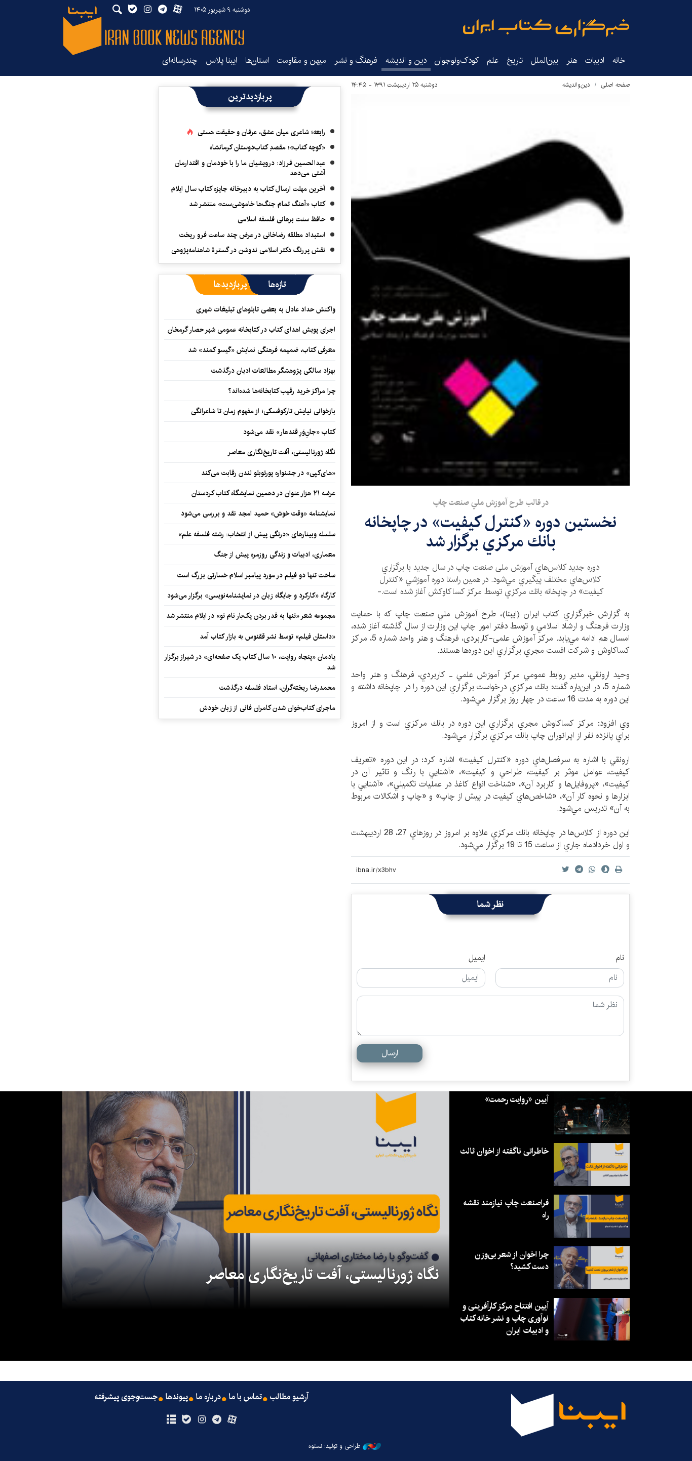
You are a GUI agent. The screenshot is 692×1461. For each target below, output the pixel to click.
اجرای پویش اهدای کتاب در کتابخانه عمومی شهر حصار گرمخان (251, 329)
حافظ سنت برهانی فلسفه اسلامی (281, 219)
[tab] (277, 284)
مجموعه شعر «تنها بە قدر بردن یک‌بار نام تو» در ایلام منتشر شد (250, 615)
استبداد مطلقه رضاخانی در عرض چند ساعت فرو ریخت (252, 235)
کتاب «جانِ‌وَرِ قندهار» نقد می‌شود (289, 432)
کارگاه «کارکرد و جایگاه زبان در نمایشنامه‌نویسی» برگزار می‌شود (251, 595)
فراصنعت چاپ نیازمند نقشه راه (506, 1209)
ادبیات (594, 60)
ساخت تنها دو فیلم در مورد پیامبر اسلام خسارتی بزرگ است (256, 575)
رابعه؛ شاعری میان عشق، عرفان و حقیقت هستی (261, 132)
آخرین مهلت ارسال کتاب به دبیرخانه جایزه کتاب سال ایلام (248, 188)
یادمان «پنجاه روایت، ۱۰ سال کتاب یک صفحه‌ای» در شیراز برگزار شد (250, 662)
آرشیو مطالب (289, 1397)
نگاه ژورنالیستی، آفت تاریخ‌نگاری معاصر (281, 452)
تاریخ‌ (515, 60)
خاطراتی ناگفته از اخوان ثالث (504, 1151)
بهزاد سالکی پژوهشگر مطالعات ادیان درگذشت (273, 370)
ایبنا (546, 28)
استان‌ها (257, 60)
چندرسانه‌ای (180, 60)
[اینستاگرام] (201, 1420)
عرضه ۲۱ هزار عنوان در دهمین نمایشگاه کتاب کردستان (263, 493)
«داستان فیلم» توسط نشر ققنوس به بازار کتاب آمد (267, 636)
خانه (619, 60)
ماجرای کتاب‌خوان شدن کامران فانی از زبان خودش (267, 708)
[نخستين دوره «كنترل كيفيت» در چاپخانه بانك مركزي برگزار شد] (490, 290)
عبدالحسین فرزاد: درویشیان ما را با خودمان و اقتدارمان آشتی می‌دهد (250, 168)
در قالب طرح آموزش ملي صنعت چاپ (491, 502)
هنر (571, 60)
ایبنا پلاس (221, 60)
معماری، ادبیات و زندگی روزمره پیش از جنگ (274, 554)
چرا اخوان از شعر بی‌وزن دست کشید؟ (512, 1261)
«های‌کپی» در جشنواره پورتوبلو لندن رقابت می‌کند (268, 473)
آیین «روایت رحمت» (517, 1100)
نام (620, 958)
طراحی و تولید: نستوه (334, 1446)
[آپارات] (232, 1420)
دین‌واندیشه (576, 85)
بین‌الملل (544, 60)
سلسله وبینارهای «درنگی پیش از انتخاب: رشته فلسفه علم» (256, 534)
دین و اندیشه (406, 60)
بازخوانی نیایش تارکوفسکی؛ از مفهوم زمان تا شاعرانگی (263, 411)
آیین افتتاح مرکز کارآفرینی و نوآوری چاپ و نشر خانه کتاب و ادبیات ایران (504, 1318)
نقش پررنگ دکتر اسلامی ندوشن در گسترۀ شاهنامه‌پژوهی (248, 250)
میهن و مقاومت (301, 60)
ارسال (389, 1053)
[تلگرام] (217, 1420)
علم (492, 60)
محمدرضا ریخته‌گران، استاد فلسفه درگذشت (277, 687)
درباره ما (208, 1397)
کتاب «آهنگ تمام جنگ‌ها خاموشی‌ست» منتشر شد (257, 204)
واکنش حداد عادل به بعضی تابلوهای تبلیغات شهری (263, 309)
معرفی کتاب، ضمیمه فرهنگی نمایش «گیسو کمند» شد (261, 350)
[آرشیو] (171, 1420)
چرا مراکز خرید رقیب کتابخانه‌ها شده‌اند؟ (281, 391)
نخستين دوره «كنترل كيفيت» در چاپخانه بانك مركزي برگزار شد (491, 532)
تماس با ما (245, 1397)
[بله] (186, 1420)
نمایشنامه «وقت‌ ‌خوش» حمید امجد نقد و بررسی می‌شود (258, 513)
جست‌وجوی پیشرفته (126, 1397)
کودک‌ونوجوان (457, 60)
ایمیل (477, 958)
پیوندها (177, 1397)
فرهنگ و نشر (355, 60)
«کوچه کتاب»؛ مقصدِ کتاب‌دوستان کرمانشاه (267, 147)
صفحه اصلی (615, 85)
